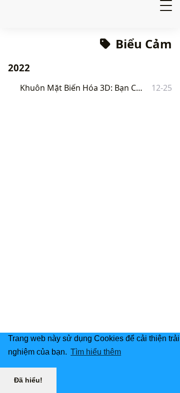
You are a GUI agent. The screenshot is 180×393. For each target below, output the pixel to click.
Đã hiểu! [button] (28, 380)
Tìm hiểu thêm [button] (95, 352)
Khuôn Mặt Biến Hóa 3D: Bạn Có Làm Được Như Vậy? (83, 87)
